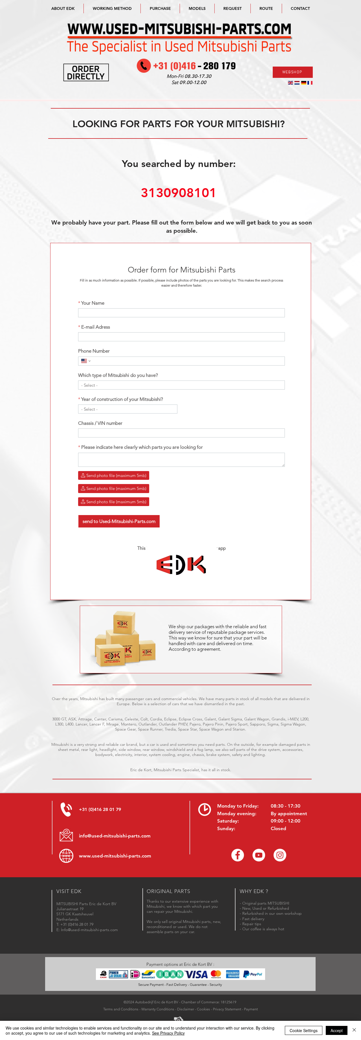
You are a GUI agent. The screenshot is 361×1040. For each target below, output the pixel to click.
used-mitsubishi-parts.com (121, 856)
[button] (197, 8)
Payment (251, 1009)
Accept (337, 1030)
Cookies (203, 1009)
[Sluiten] (354, 1030)
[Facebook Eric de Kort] (237, 855)
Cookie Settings (304, 1030)
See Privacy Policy (168, 1033)
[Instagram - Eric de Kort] (280, 855)
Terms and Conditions (120, 1009)
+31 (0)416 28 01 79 (100, 809)
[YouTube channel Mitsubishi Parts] (258, 855)
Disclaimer (185, 1009)
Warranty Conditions (157, 1009)
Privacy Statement (227, 1009)
